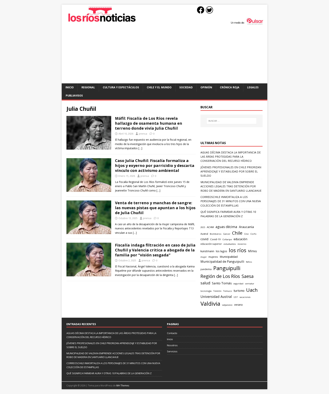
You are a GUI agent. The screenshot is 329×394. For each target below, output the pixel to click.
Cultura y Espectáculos (121, 87)
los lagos (221, 251)
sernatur (249, 283)
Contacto (172, 333)
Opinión (206, 87)
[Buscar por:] (232, 121)
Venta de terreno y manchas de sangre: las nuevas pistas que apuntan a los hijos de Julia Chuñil (155, 207)
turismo (239, 291)
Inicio (69, 87)
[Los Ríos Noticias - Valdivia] (164, 24)
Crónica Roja (229, 87)
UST (236, 297)
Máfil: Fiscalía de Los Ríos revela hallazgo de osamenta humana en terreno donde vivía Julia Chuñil (148, 123)
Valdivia (210, 303)
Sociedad (186, 87)
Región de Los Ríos (220, 276)
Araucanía (246, 227)
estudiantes (230, 243)
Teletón (217, 291)
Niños (249, 261)
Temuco (227, 291)
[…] (140, 148)
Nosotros (172, 345)
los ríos (237, 250)
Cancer (226, 233)
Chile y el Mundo (159, 87)
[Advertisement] (164, 54)
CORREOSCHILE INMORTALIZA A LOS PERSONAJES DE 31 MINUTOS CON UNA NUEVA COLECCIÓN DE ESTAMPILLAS (230, 201)
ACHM (210, 227)
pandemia (206, 269)
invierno (242, 243)
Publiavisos (74, 95)
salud (205, 283)
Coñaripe (227, 239)
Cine (246, 234)
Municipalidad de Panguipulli (222, 261)
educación (240, 239)
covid (204, 239)
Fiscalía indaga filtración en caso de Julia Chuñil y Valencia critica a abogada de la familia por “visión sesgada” (155, 250)
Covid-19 (215, 239)
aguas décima (226, 226)
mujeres (213, 256)
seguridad (238, 283)
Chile (237, 233)
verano (238, 304)
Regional (88, 87)
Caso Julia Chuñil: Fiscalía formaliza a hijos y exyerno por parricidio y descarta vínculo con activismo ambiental (154, 165)
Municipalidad (229, 256)
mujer (203, 256)
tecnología (206, 291)
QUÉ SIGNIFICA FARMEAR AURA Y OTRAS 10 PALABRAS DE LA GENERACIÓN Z (109, 373)
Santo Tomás (222, 283)
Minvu (252, 251)
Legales (253, 87)
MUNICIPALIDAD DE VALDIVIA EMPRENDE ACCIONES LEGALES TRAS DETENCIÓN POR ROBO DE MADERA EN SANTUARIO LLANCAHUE (230, 186)
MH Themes (122, 385)
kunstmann (207, 251)
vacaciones (245, 297)
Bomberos (215, 233)
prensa (143, 133)
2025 (202, 227)
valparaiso (227, 304)
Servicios (172, 351)
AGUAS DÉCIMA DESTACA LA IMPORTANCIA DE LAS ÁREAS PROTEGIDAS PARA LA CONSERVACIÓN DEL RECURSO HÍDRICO (230, 157)
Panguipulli (226, 268)
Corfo (253, 233)
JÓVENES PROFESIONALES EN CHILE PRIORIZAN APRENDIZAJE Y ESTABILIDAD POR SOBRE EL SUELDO (230, 171)
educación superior (211, 243)
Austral (204, 233)
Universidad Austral (216, 296)
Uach (252, 289)
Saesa (248, 276)
